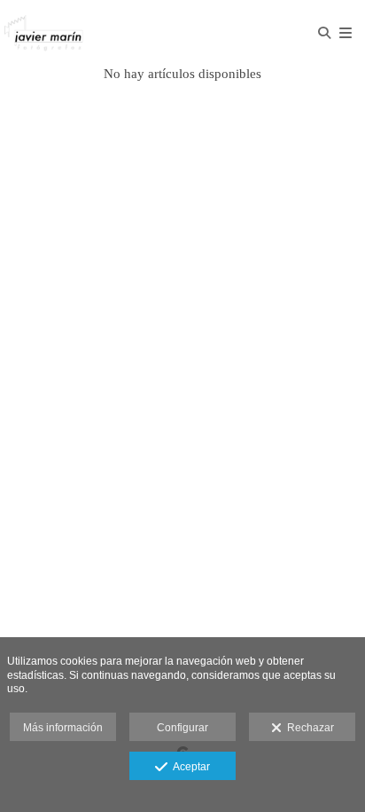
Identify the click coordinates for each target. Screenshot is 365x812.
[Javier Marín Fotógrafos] (90, 33)
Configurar (182, 727)
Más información (63, 727)
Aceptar (188, 767)
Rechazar (308, 727)
